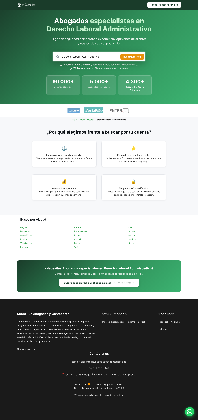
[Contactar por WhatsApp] (189, 411)
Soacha (131, 235)
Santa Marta (26, 235)
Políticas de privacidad (112, 395)
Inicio (74, 120)
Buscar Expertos (132, 56)
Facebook (163, 321)
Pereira (23, 239)
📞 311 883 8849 (99, 368)
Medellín (78, 227)
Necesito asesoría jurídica (164, 4)
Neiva (131, 243)
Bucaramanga (80, 231)
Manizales (133, 239)
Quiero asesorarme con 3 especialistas (99, 282)
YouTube (175, 321)
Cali (130, 227)
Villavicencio (26, 243)
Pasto (77, 243)
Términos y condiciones (86, 395)
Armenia (78, 239)
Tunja (76, 247)
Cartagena (133, 231)
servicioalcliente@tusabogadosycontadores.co (99, 361)
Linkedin (162, 329)
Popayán (24, 247)
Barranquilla (25, 231)
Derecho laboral (86, 120)
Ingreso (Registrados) (113, 321)
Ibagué (77, 235)
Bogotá (23, 227)
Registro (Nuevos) (136, 321)
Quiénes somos (26, 349)
